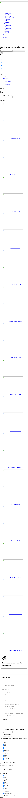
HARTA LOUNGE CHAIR (15, 358)
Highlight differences (8, 736)
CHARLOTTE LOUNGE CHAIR (15, 321)
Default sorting (5, 78)
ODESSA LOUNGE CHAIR (15, 284)
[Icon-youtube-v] (19, 723)
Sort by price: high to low (8, 85)
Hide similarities (7, 734)
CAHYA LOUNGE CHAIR (15, 431)
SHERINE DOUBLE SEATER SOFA (15, 650)
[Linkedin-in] (11, 723)
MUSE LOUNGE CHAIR (15, 174)
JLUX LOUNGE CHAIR (15, 504)
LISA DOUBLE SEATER (15, 541)
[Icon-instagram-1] (7, 723)
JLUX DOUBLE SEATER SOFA (15, 614)
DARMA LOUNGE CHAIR (15, 394)
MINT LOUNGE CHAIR (15, 138)
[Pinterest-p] (15, 723)
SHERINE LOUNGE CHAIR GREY (15, 467)
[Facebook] (3, 723)
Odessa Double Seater (15, 577)
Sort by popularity (6, 79)
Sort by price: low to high (8, 84)
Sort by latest (5, 82)
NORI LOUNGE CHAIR (15, 211)
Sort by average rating (7, 81)
